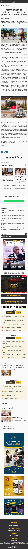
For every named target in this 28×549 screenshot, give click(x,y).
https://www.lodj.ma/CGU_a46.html (14, 303)
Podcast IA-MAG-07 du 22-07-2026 (15, 355)
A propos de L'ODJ (14, 525)
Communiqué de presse (17, 183)
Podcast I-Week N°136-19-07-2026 (15, 357)
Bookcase (11, 190)
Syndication (17, 547)
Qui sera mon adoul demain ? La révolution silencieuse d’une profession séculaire (7, 180)
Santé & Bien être (15, 185)
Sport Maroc (10, 187)
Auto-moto (15, 187)
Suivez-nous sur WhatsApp (14, 201)
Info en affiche (9, 183)
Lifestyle (7, 5)
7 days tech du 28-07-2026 (13, 330)
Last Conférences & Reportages (19, 188)
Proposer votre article (14, 530)
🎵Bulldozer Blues (10, 395)
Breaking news (3, 183)
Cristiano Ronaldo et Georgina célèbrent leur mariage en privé (20, 180)
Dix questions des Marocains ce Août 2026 (13, 215)
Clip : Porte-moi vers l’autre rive (14, 386)
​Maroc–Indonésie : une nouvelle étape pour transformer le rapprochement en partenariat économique (12, 367)
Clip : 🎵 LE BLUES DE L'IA (11, 398)
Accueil (2, 5)
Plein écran (23, 278)
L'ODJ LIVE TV (14, 536)
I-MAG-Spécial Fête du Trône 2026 (15, 325)
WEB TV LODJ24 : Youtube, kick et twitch (14, 273)
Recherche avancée (6, 236)
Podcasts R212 (22, 187)
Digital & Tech (8, 185)
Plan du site (10, 547)
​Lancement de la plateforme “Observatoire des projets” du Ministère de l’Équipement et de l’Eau (18, 419)
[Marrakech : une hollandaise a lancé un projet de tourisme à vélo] (14, 29)
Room (18, 187)
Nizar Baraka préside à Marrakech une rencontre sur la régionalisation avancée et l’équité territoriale (13, 406)
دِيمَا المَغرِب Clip (9, 389)
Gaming (23, 183)
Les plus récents (10, 312)
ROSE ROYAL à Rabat (8, 429)
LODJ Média (16, 190)
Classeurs (18, 312)
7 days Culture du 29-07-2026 (14, 327)
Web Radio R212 (14, 540)
